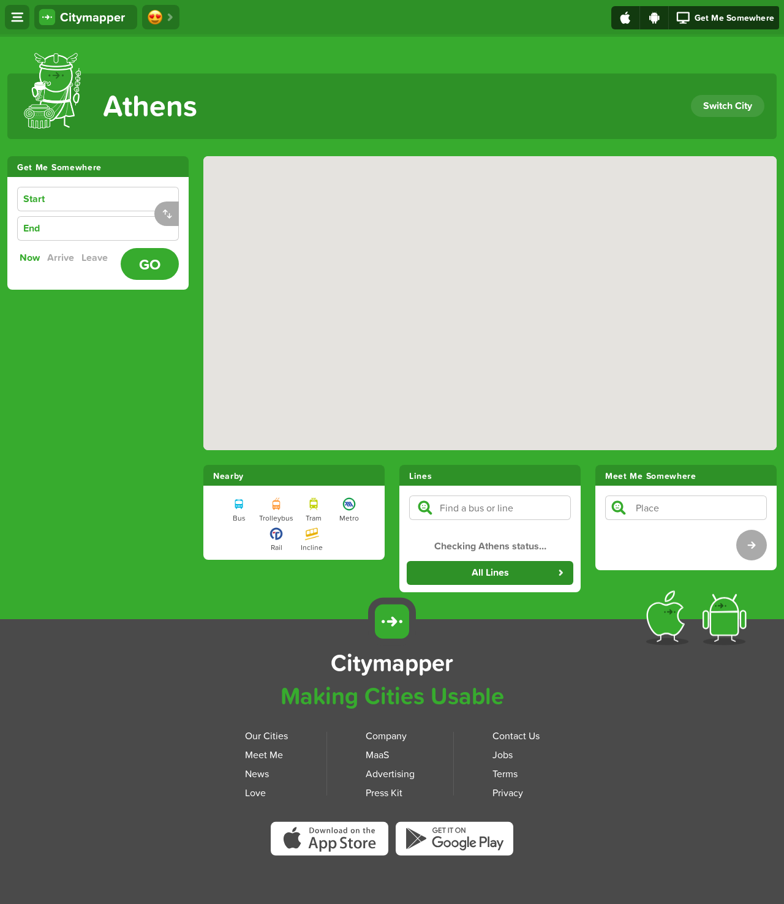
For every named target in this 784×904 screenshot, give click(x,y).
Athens (150, 105)
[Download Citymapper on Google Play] (454, 841)
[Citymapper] (392, 622)
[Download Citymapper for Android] (727, 620)
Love (255, 792)
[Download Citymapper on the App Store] (333, 842)
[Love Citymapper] (160, 17)
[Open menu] (17, 17)
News (257, 773)
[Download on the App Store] (625, 17)
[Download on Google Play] (654, 17)
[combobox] (118, 199)
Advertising (390, 773)
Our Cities (266, 735)
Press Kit (384, 792)
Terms (505, 773)
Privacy (507, 792)
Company (386, 735)
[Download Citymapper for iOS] (670, 620)
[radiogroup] (66, 258)
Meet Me (264, 754)
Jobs (502, 754)
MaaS (377, 754)
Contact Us (516, 735)
